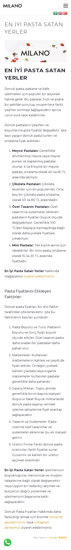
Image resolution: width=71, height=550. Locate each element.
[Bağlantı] (12, 6)
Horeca (49, 542)
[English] (60, 13)
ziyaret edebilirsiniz (39, 276)
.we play (57, 537)
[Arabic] (55, 13)
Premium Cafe (13, 542)
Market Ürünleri (34, 542)
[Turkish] (65, 13)
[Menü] (65, 5)
